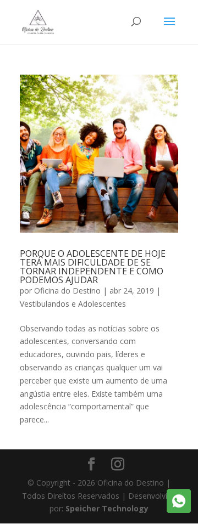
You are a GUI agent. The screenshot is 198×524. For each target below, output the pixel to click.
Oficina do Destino (67, 290)
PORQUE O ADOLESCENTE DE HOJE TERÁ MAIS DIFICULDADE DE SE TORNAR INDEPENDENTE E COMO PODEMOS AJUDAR (93, 266)
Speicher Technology (106, 508)
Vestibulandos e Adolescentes (73, 303)
